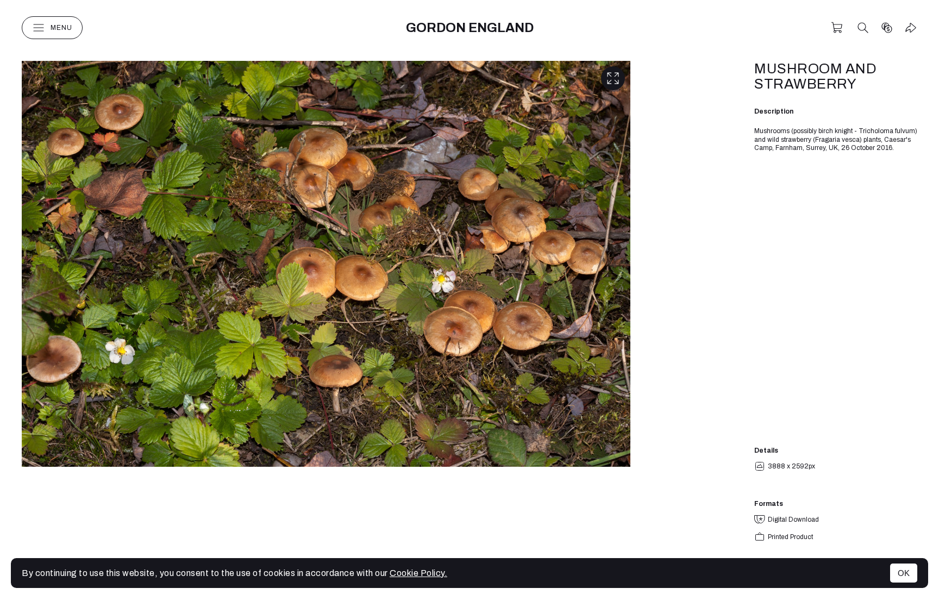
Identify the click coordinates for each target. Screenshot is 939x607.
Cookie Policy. (418, 573)
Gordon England (470, 28)
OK (904, 573)
